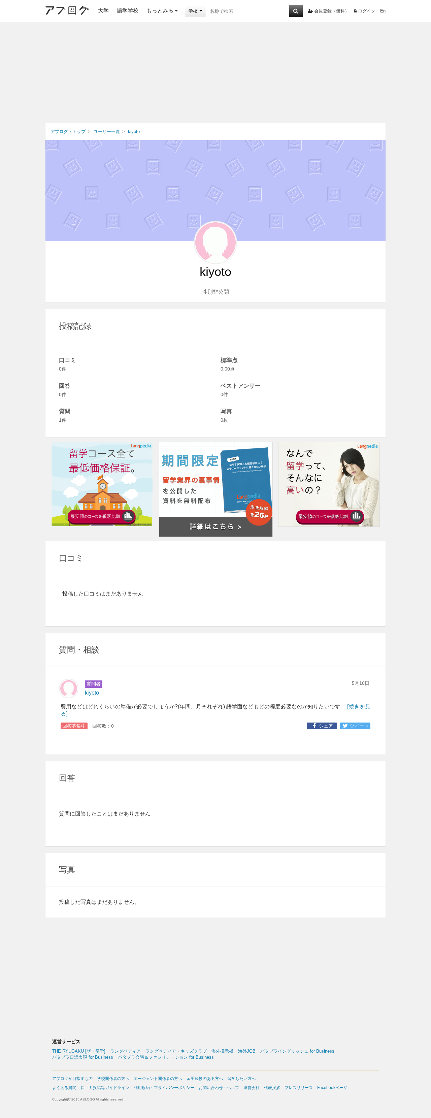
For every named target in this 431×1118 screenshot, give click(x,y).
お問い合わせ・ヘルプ (219, 1087)
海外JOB (247, 1051)
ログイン (366, 10)
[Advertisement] (215, 73)
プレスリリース (299, 1087)
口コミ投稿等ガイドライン (105, 1087)
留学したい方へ (241, 1078)
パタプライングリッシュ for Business (297, 1051)
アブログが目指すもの (72, 1078)
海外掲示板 (222, 1051)
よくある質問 (64, 1087)
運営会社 (251, 1087)
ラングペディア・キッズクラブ (176, 1051)
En (383, 10)
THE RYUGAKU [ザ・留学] (78, 1051)
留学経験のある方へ (205, 1078)
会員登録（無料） (331, 10)
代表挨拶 (272, 1087)
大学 (103, 10)
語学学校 (127, 10)
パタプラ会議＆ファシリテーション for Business (166, 1057)
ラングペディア (125, 1051)
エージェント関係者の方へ (158, 1078)
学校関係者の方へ (113, 1078)
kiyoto (92, 693)
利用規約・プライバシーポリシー (164, 1087)
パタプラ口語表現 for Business (82, 1057)
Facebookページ (332, 1087)
